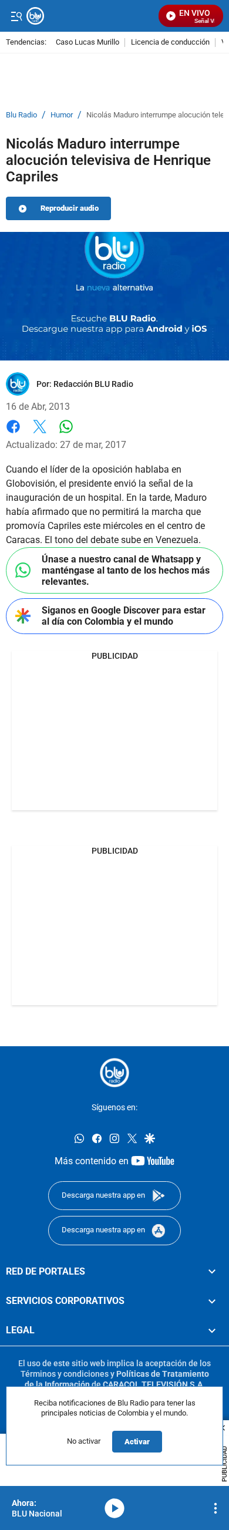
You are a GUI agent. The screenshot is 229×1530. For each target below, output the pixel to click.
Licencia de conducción (170, 42)
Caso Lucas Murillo (87, 42)
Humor (61, 115)
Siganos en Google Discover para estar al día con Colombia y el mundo (124, 616)
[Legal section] (212, 1330)
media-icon (114, 1508)
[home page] (114, 1072)
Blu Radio (21, 115)
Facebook (13, 433)
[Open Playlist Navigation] (215, 1508)
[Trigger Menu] (16, 15)
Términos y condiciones (65, 1373)
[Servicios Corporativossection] (212, 1301)
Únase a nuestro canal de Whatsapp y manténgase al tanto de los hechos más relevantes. (126, 570)
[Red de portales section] (212, 1271)
